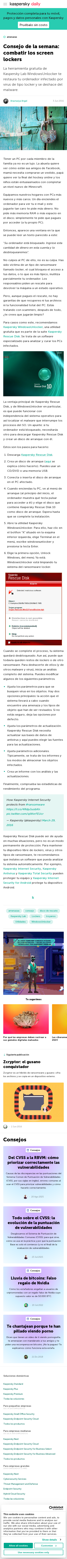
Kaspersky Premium (13, 1394)
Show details (49, 1539)
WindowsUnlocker (41, 921)
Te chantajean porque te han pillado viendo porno (33, 1328)
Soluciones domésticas (16, 1376)
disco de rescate (49, 910)
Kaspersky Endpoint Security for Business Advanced (29, 1454)
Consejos (35, 1150)
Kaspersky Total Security (35, 873)
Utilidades (20, 921)
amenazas (11, 37)
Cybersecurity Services (14, 1479)
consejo (29, 910)
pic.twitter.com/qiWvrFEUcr (25, 814)
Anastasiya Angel (18, 101)
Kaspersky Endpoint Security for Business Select (27, 1449)
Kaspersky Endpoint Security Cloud (21, 1419)
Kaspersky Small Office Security (18, 1414)
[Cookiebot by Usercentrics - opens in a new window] (49, 1508)
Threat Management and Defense (20, 1484)
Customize (47, 1545)
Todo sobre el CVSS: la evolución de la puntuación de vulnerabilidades (34, 1223)
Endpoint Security (12, 1489)
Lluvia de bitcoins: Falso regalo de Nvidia (33, 1280)
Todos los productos (14, 1424)
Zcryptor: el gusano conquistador (21, 1064)
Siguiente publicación (17, 1054)
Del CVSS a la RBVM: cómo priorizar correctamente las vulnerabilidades (33, 1162)
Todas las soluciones (13, 1399)
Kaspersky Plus (10, 1389)
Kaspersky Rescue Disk (36, 455)
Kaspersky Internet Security (22, 868)
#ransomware (35, 804)
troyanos (51, 916)
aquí (48, 461)
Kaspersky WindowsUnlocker (23, 327)
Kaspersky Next (11, 1439)
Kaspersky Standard (13, 1384)
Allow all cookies (18, 1545)
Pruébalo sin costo (33, 25)
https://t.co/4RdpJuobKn (23, 809)
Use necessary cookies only (33, 1552)
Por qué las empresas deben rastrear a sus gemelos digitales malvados (24, 1039)
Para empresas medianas (17, 1431)
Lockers (36, 916)
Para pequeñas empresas (17, 1406)
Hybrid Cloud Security (14, 1494)
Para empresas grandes (16, 1466)
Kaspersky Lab (18, 916)
